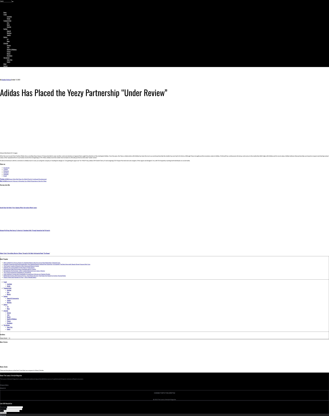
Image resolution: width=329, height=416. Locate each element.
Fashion (5, 29)
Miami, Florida (3, 367)
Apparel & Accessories (13, 298)
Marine (9, 294)
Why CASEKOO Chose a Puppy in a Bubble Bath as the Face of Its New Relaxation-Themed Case (32, 262)
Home (4, 12)
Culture (5, 37)
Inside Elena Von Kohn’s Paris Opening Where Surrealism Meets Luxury (18, 208)
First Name (3, 407)
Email (5, 176)
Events (8, 62)
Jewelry (9, 35)
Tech (8, 47)
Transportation (7, 21)
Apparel (9, 31)
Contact (5, 66)
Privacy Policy (4, 385)
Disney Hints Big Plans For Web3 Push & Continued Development (23, 179)
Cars (8, 23)
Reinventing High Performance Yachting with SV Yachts (20, 269)
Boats (8, 25)
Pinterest (6, 171)
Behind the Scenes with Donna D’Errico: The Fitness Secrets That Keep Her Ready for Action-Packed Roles (35, 275)
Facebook (6, 167)
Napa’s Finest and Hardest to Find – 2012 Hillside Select (20, 277)
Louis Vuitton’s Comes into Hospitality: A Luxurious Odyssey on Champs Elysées (27, 274)
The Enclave (6, 58)
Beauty (8, 54)
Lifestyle (5, 43)
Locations (9, 17)
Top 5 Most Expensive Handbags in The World (17, 272)
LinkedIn (5, 174)
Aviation (9, 27)
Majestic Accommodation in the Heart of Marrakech (19, 267)
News (8, 41)
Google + (6, 172)
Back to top (3, 415)
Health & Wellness (12, 50)
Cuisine (9, 45)
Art (8, 39)
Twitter (5, 169)
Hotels (8, 19)
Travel (5, 15)
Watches (9, 33)
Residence (9, 56)
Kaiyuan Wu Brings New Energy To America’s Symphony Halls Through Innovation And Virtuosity (25, 230)
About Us (3, 388)
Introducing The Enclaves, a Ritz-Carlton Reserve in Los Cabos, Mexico (24, 271)
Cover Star (9, 60)
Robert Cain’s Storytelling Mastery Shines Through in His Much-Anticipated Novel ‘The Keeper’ (25, 253)
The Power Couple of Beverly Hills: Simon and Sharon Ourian (21, 266)
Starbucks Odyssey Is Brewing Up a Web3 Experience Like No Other (23, 181)
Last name (3, 409)
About (4, 64)
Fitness (9, 52)
